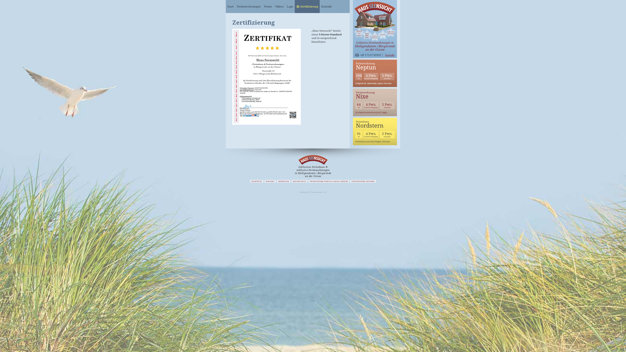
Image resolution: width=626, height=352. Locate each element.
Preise (268, 6)
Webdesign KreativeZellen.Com (313, 192)
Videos (279, 6)
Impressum (283, 181)
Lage (290, 6)
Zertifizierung (309, 6)
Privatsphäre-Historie (363, 181)
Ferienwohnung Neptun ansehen (375, 73)
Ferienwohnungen (249, 6)
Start (230, 6)
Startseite (256, 181)
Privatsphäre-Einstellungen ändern (329, 181)
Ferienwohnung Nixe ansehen (375, 102)
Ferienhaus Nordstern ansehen (375, 131)
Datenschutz (299, 181)
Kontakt (326, 6)
